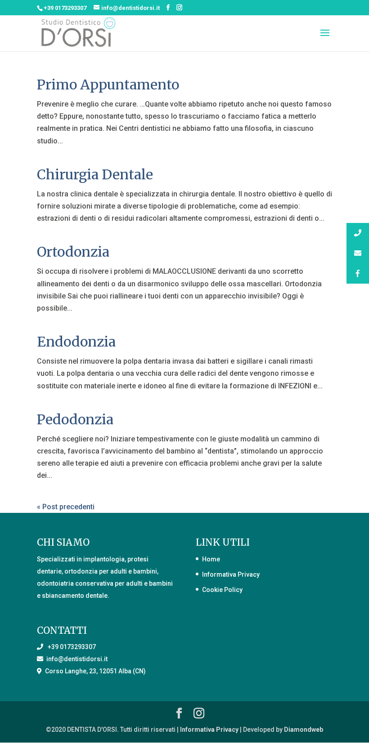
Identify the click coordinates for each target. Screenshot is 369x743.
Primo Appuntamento (108, 84)
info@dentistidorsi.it (75, 659)
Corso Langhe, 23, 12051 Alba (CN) (94, 671)
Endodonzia (76, 341)
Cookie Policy (222, 589)
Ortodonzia (73, 251)
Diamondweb (303, 729)
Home (211, 559)
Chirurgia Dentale (95, 174)
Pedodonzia (75, 419)
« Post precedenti (65, 507)
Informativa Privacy (231, 574)
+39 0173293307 (65, 7)
